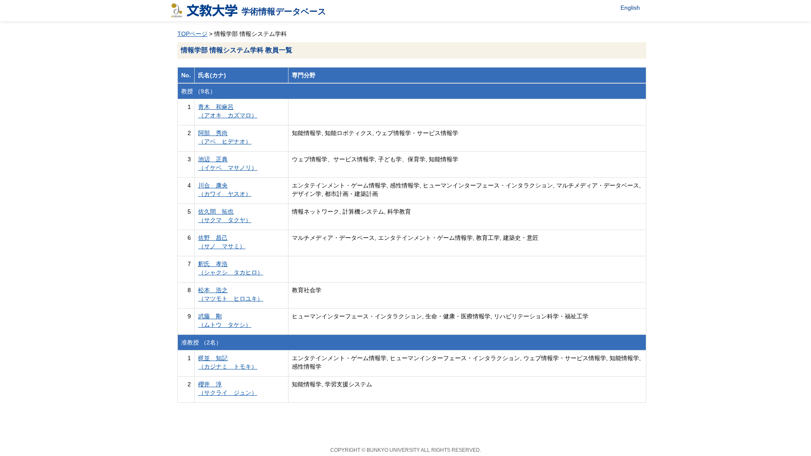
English (630, 7)
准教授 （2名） (201, 342)
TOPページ (192, 33)
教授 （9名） (198, 91)
